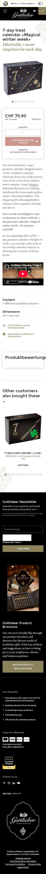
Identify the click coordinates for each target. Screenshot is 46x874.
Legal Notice (23, 867)
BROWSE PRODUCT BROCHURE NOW (23, 666)
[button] (13, 101)
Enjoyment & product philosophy (21, 335)
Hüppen (33, 184)
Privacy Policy (8, 515)
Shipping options (23, 858)
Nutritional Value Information (23, 861)
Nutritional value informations (19, 326)
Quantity (23, 127)
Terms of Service (23, 515)
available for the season (23, 141)
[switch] (40, 3)
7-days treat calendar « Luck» (23, 453)
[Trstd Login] (42, 3)
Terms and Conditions (15, 864)
